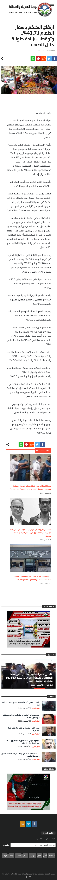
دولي (25, 855)
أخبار (45, 855)
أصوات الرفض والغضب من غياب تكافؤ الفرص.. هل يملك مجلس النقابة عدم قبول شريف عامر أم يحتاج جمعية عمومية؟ (30, 533)
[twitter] (49, 58)
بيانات (11, 855)
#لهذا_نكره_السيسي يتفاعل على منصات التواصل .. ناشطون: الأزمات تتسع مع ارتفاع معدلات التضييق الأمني (29, 677)
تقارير (39, 50)
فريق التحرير (49, 685)
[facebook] (54, 58)
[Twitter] (28, 824)
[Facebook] (34, 824)
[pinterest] (38, 58)
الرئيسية (52, 855)
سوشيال (32, 855)
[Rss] (22, 824)
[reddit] (43, 58)
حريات (4, 855)
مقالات (18, 855)
